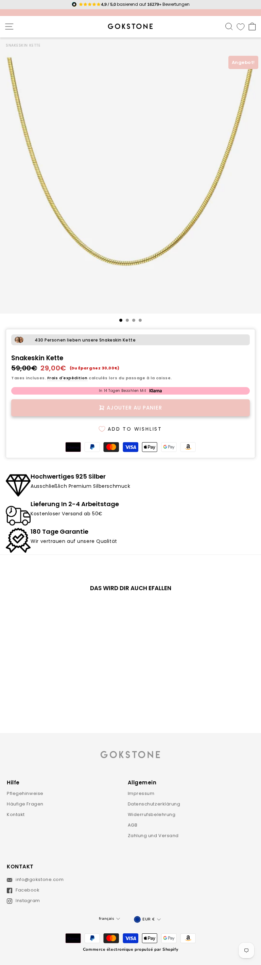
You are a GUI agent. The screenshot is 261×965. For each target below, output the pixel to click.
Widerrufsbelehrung (152, 814)
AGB (133, 825)
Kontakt (16, 814)
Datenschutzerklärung (154, 804)
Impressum (141, 793)
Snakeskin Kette (23, 45)
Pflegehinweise (25, 793)
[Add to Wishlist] (94, 608)
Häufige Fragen (25, 804)
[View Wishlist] (240, 26)
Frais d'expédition (67, 378)
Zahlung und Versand (153, 835)
